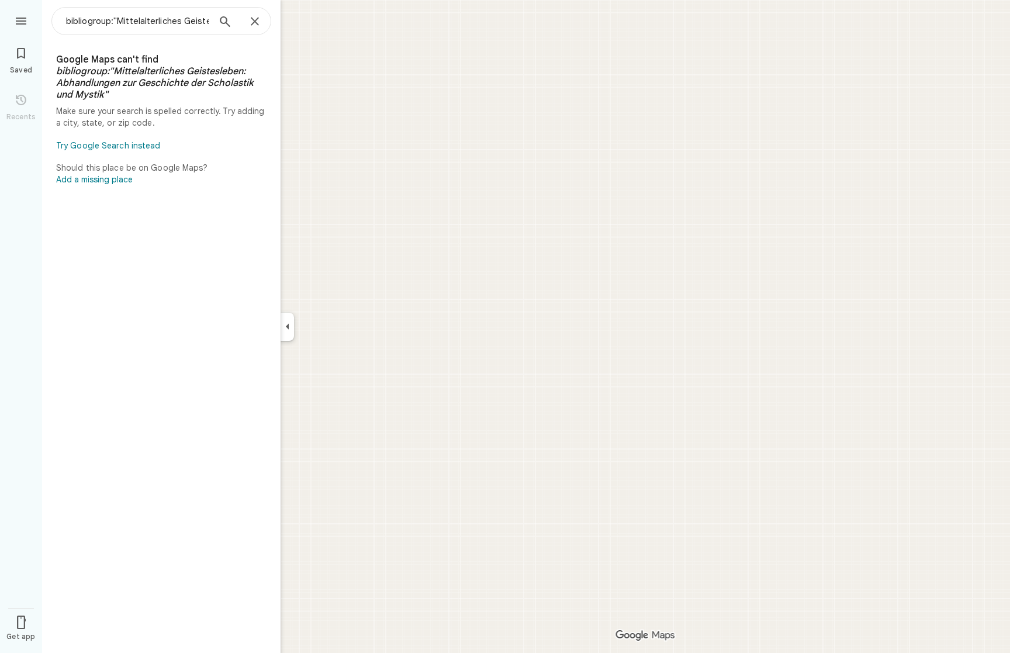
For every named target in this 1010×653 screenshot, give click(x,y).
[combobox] (137, 21)
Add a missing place (94, 179)
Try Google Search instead (108, 145)
